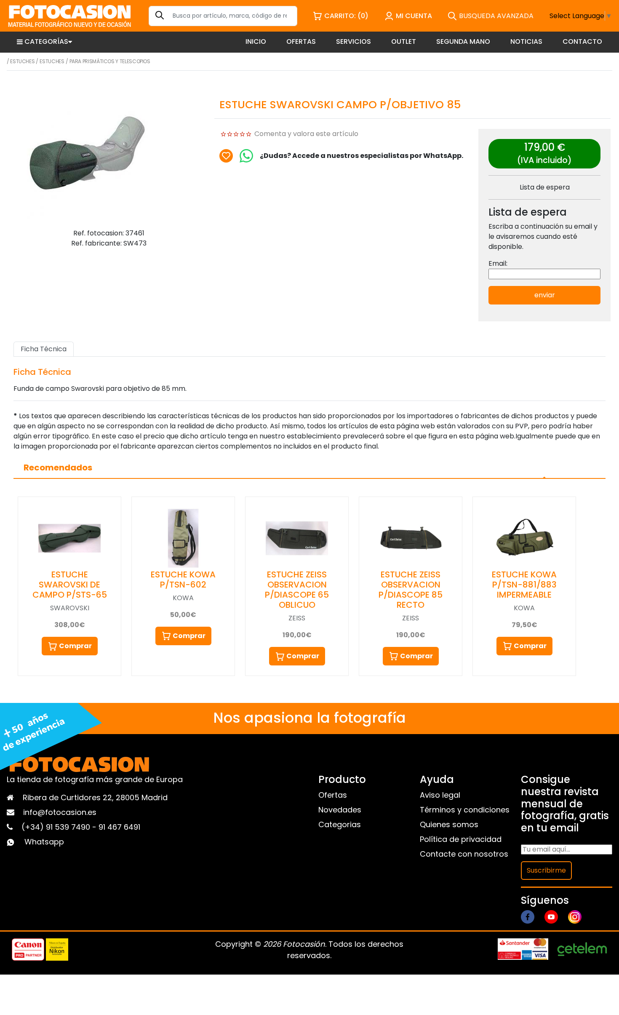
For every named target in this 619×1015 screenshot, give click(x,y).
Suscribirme (546, 870)
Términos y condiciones (465, 809)
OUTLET (403, 41)
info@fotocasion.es (59, 812)
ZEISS (296, 618)
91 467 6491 (119, 827)
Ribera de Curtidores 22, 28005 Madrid (95, 797)
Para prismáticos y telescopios (109, 61)
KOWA (183, 598)
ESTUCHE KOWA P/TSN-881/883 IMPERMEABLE (524, 585)
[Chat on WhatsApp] (246, 156)
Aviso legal (440, 795)
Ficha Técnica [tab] (44, 349)
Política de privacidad (461, 839)
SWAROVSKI (69, 608)
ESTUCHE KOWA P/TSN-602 (183, 579)
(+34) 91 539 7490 (56, 827)
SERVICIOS (353, 41)
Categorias (339, 824)
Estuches (22, 61)
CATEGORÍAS (46, 41)
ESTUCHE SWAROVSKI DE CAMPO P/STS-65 (69, 585)
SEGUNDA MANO (463, 41)
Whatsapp (44, 841)
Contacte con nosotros (464, 854)
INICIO (255, 41)
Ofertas (332, 795)
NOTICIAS (526, 41)
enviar (544, 295)
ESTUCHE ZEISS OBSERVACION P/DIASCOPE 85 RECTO (411, 590)
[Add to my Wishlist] (226, 156)
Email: (497, 263)
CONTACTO (582, 41)
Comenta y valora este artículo (306, 134)
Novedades (339, 809)
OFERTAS (301, 41)
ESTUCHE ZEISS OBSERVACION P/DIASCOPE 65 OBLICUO (297, 590)
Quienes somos (449, 824)
